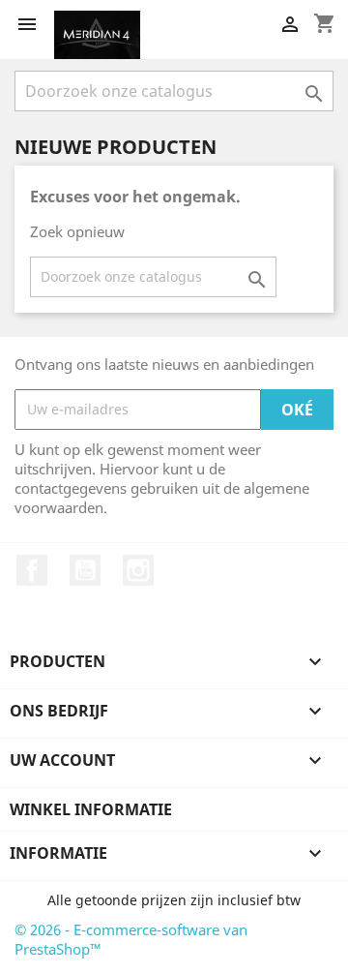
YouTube (85, 570)
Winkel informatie (91, 809)
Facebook (31, 570)
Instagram (138, 570)
